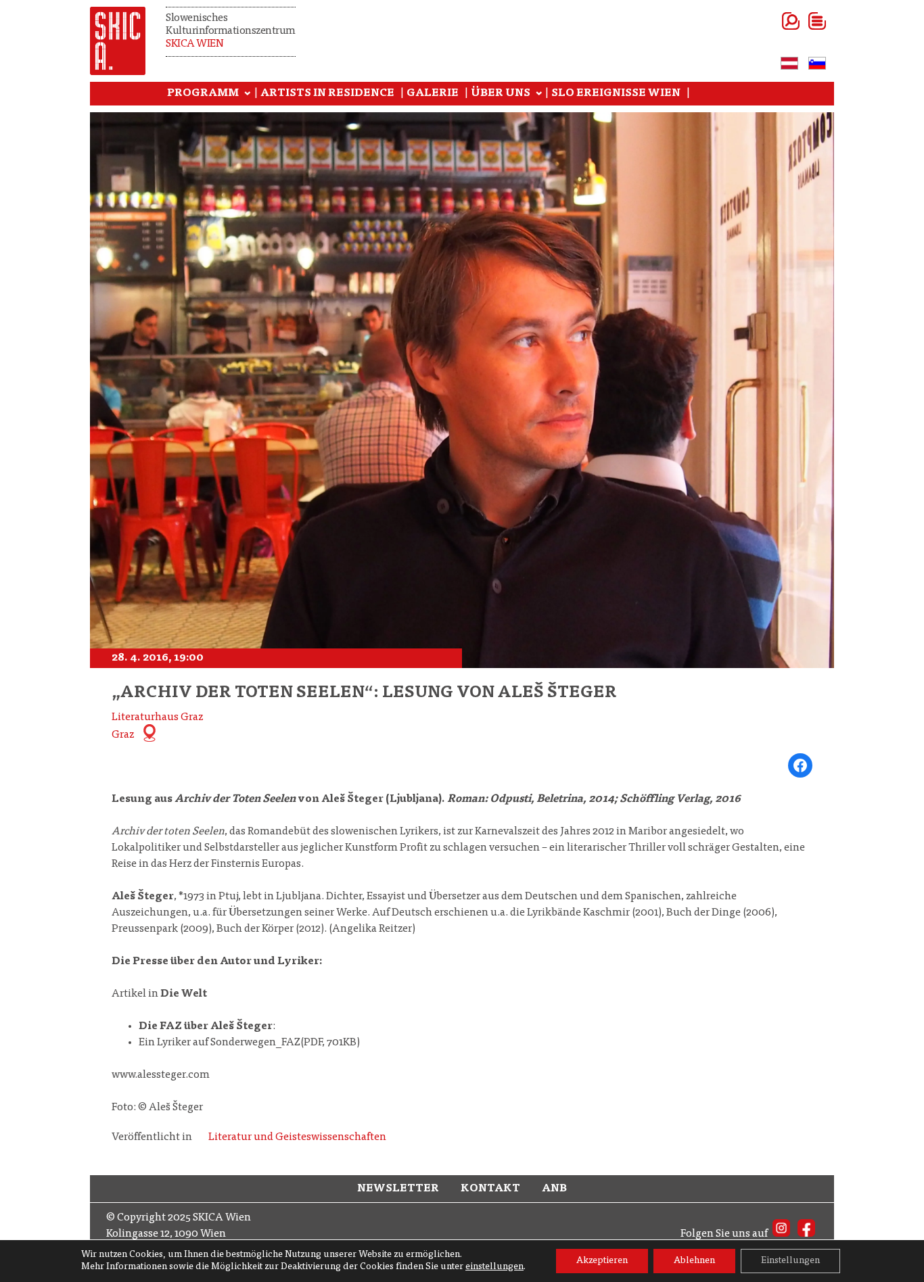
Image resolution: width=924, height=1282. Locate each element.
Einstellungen (790, 1261)
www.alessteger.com (161, 1075)
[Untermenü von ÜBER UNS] (539, 94)
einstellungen (494, 1267)
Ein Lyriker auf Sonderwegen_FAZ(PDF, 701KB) (249, 1042)
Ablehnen (694, 1261)
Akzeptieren (602, 1261)
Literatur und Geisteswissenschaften (297, 1137)
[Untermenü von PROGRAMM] (247, 94)
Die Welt (183, 994)
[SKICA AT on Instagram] (781, 1234)
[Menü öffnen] (800, 21)
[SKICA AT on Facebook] (806, 1234)
